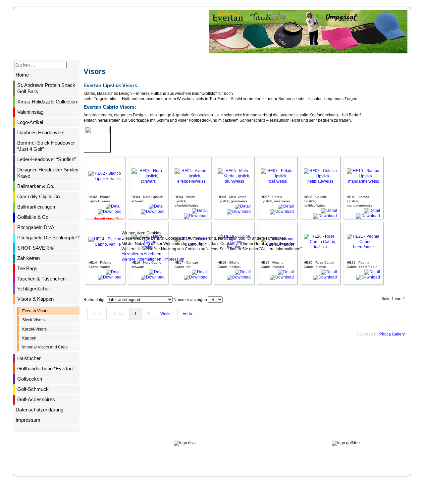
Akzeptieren (132, 254)
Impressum (174, 259)
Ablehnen (152, 254)
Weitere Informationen (141, 259)
